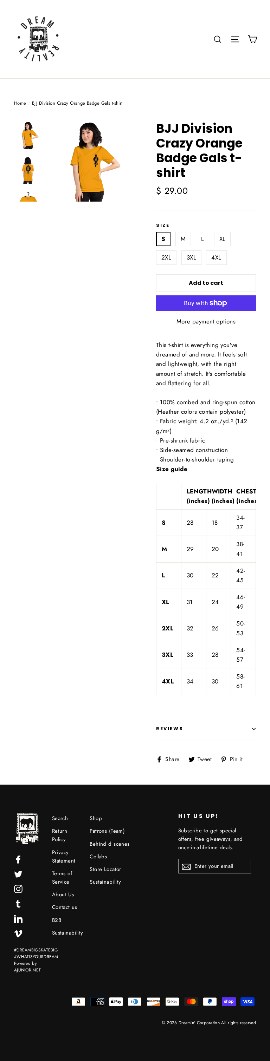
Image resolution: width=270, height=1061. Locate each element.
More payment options (206, 321)
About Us (63, 894)
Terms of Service (62, 878)
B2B (56, 920)
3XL (191, 257)
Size (162, 225)
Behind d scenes (109, 844)
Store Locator (105, 869)
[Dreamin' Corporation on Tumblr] (18, 903)
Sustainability (65, 933)
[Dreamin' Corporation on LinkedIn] (18, 918)
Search (60, 818)
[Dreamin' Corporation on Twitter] (18, 873)
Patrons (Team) (107, 831)
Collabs (98, 856)
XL (222, 239)
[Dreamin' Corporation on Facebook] (18, 859)
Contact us (64, 907)
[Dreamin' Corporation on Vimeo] (18, 933)
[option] (89, 161)
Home (20, 103)
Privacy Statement (64, 857)
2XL (166, 257)
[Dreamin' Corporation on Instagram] (18, 888)
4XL (216, 257)
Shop (96, 818)
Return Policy (60, 835)
